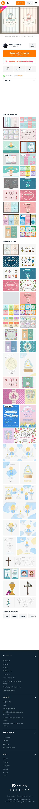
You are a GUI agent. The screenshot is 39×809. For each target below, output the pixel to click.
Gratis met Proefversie (19, 54)
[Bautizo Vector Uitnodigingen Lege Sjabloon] (11, 149)
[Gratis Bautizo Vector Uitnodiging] (11, 222)
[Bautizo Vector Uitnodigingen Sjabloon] (11, 355)
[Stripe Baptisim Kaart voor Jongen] (11, 185)
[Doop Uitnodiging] (11, 210)
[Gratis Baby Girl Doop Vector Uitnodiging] (11, 307)
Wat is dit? (20, 76)
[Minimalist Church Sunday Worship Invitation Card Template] (22, 684)
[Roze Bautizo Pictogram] (11, 270)
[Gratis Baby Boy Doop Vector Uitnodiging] (11, 258)
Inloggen (29, 3)
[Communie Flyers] (11, 319)
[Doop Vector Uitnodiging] (11, 124)
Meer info (7, 82)
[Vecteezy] (3, 3)
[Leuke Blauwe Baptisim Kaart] (11, 397)
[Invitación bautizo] (11, 197)
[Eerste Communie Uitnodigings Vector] (11, 343)
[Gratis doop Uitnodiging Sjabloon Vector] (11, 458)
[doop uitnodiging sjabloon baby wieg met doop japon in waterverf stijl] (11, 788)
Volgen (32, 47)
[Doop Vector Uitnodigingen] (11, 295)
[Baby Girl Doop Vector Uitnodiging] (11, 161)
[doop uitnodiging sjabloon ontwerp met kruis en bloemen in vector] (8, 681)
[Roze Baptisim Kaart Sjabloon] (14, 665)
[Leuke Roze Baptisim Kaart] (11, 282)
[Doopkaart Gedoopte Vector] (11, 651)
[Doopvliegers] (11, 331)
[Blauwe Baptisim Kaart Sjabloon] (11, 579)
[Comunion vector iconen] (11, 385)
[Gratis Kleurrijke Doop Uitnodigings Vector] (11, 470)
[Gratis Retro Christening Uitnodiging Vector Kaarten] (11, 373)
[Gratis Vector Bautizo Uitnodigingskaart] (11, 173)
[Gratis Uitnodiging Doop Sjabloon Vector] (13, 728)
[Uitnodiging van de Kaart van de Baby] (11, 137)
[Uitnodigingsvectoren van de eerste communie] (11, 567)
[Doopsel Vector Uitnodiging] (11, 543)
